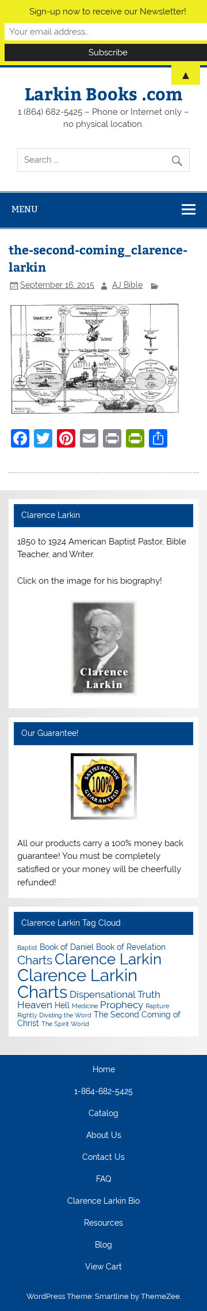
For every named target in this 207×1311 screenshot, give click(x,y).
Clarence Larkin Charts (77, 983)
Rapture (157, 1005)
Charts (34, 960)
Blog (103, 1245)
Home (104, 1070)
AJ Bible (127, 285)
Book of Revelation (131, 947)
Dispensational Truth (115, 994)
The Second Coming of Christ (99, 1018)
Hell (62, 1005)
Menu (25, 209)
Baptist (27, 947)
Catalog (103, 1114)
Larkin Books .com (103, 93)
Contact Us (103, 1158)
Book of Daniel (67, 947)
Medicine (85, 1005)
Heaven (34, 1005)
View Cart (103, 1267)
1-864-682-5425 (103, 1092)
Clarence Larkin (108, 959)
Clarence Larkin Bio (103, 1201)
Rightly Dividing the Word (54, 1015)
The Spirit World (65, 1023)
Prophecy (121, 1005)
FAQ (103, 1179)
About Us (103, 1136)
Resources (103, 1223)
